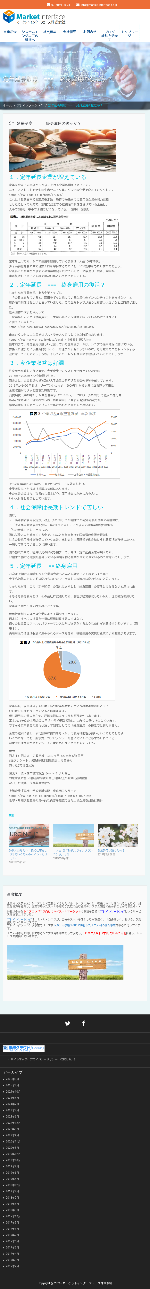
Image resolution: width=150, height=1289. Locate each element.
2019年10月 (13, 1160)
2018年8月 (12, 1191)
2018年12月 (13, 1185)
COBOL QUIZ (67, 1059)
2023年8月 (12, 1110)
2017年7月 (12, 1235)
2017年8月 (12, 1228)
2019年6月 (12, 1172)
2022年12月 (13, 1122)
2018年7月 (12, 1197)
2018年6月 (12, 1203)
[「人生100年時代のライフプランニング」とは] (73, 835)
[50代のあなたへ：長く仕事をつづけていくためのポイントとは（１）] (29, 835)
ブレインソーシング (30, 105)
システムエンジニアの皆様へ (30, 35)
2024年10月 (13, 1091)
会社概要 (69, 32)
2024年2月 (12, 1104)
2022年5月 (12, 1129)
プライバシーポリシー (43, 1059)
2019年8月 (12, 1166)
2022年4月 (12, 1135)
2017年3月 (12, 1260)
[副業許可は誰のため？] (117, 835)
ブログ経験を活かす (109, 35)
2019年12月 (13, 1154)
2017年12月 (13, 1216)
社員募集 (49, 32)
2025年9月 (12, 1079)
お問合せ (89, 32)
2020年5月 (12, 1147)
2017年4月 (12, 1253)
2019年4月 (12, 1178)
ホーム (7, 105)
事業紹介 (10, 32)
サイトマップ (19, 1059)
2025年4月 (12, 1085)
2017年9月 (12, 1222)
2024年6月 (12, 1097)
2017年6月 (12, 1241)
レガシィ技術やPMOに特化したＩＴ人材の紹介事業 (85, 925)
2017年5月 (12, 1247)
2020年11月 (13, 1141)
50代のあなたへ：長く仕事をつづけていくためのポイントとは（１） (28, 854)
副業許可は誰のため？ (111, 850)
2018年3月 (12, 1210)
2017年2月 (12, 1266)
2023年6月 (12, 1116)
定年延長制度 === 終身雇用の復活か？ (45, 123)
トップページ (129, 33)
